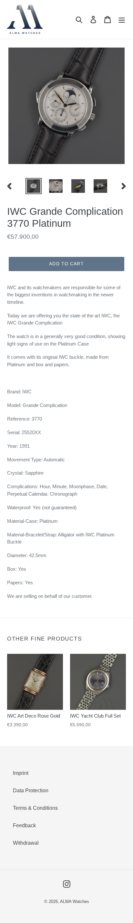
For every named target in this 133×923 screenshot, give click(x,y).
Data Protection (30, 790)
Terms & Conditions (35, 808)
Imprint (20, 773)
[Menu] (122, 19)
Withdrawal (26, 843)
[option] (34, 186)
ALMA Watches (74, 901)
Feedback (24, 825)
